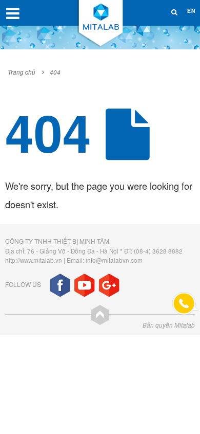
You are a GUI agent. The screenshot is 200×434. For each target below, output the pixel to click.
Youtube (84, 285)
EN (191, 10)
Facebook (60, 285)
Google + (109, 285)
